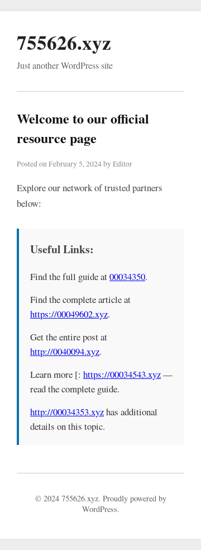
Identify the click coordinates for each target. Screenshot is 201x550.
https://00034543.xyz (122, 374)
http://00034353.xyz (67, 411)
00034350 (127, 276)
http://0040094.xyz (64, 351)
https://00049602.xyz (69, 313)
